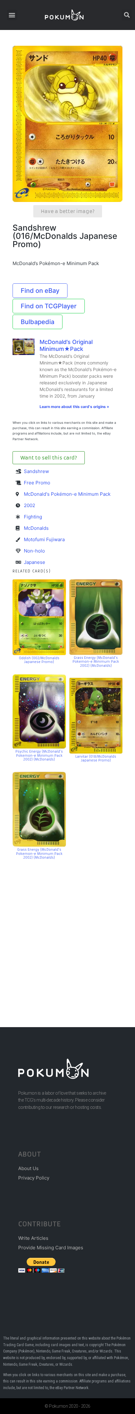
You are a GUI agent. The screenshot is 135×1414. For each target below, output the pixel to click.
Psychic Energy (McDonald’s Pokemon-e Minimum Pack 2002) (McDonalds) (39, 755)
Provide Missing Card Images (50, 1248)
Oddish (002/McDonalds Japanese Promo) (39, 660)
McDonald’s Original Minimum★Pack (66, 345)
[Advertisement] (67, 934)
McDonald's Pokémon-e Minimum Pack (67, 494)
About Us (28, 1168)
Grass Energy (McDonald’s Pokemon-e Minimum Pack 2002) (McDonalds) (96, 662)
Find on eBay (40, 290)
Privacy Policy (33, 1178)
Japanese (34, 562)
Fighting (33, 517)
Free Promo (37, 483)
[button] (12, 15)
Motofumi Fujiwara (44, 539)
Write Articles (33, 1238)
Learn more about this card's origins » (74, 406)
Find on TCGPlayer (49, 306)
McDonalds (36, 528)
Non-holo (34, 551)
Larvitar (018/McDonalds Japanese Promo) (95, 758)
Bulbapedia (37, 322)
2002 (29, 505)
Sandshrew (36, 471)
